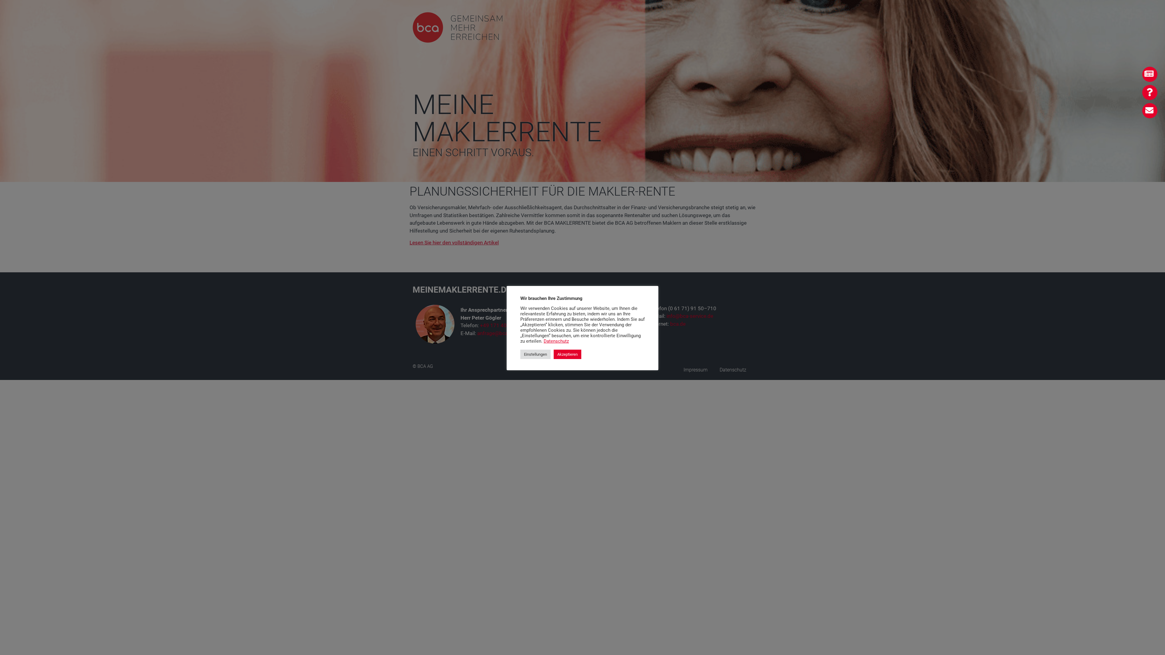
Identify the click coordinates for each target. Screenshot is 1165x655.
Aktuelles (1150, 73)
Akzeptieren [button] (567, 354)
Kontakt (1150, 110)
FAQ (1153, 92)
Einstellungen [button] (535, 354)
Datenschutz (556, 341)
